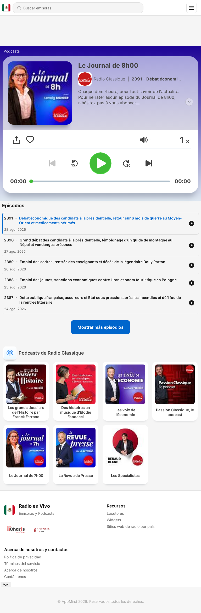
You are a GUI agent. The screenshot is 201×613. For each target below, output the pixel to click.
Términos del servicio (22, 563)
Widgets (114, 520)
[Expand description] (189, 102)
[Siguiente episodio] (147, 163)
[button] (144, 140)
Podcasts (12, 51)
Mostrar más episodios (100, 327)
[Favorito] (30, 140)
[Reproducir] (100, 163)
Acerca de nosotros (20, 570)
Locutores (115, 513)
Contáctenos (15, 576)
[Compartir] (16, 140)
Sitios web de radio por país (130, 526)
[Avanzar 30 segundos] (126, 163)
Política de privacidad (22, 557)
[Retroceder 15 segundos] (74, 163)
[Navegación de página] (191, 8)
